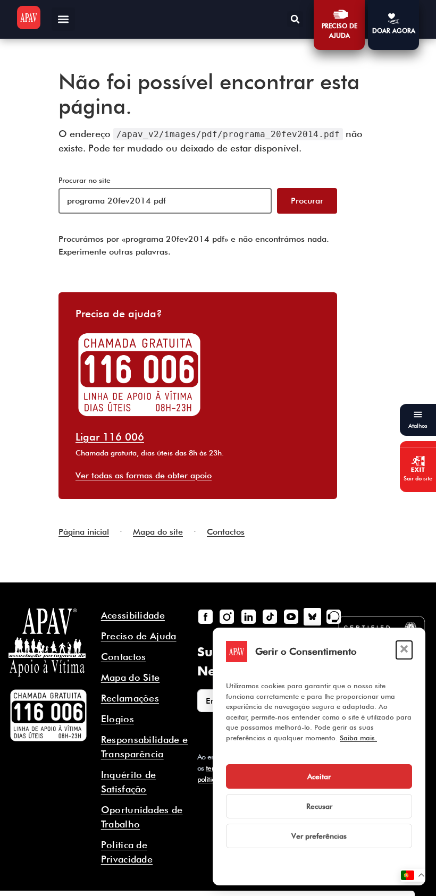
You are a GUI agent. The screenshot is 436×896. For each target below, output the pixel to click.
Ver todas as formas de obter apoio (144, 475)
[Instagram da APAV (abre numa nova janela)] (227, 616)
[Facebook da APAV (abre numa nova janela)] (205, 616)
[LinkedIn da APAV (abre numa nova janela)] (248, 616)
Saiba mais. (358, 737)
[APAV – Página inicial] (28, 17)
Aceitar (319, 776)
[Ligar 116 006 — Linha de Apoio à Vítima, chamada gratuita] (48, 715)
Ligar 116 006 (110, 436)
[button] (404, 650)
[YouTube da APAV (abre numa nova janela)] (290, 616)
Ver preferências (319, 836)
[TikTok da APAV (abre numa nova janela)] (269, 616)
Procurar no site (84, 180)
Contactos (226, 532)
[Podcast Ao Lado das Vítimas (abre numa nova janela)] (333, 616)
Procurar (307, 201)
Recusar (319, 806)
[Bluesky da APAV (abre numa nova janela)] (312, 616)
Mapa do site (158, 532)
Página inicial (83, 532)
